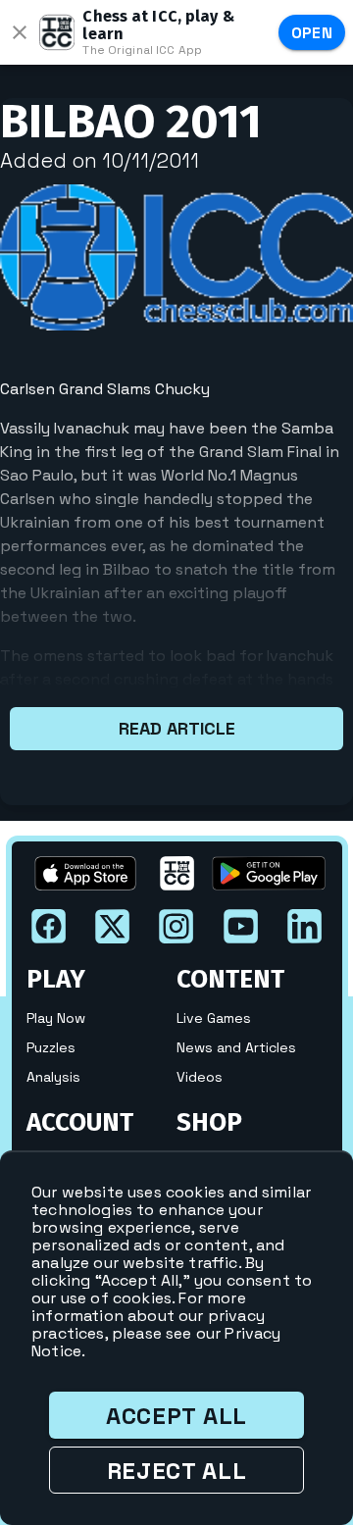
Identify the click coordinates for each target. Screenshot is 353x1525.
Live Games (213, 1018)
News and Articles (236, 1047)
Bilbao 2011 (131, 121)
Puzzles (51, 1047)
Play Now (55, 1018)
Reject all (177, 1470)
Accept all (176, 1415)
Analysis (53, 1077)
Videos (199, 1077)
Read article (177, 728)
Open (312, 33)
